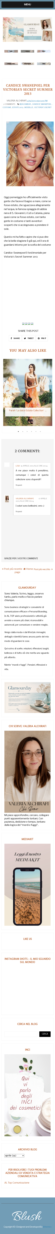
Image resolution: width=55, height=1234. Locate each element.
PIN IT (43, 338)
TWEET (30, 338)
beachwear (25, 104)
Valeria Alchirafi (25, 499)
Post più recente (13, 569)
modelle (28, 107)
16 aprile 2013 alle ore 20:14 (34, 466)
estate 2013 (17, 107)
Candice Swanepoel (41, 104)
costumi (7, 107)
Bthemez (47, 1227)
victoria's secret (42, 107)
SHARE (16, 338)
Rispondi (19, 485)
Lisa (18, 466)
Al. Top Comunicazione (16, 1182)
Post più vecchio (42, 569)
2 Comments (9, 104)
